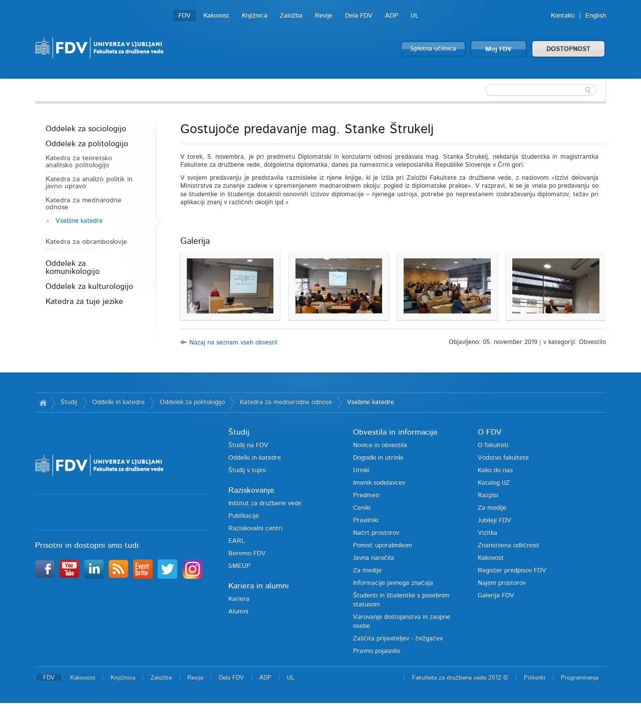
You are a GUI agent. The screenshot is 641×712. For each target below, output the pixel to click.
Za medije (367, 570)
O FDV (489, 432)
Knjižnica (254, 16)
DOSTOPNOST (568, 49)
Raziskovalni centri (255, 528)
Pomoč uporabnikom (382, 545)
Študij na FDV (248, 445)
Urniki (361, 470)
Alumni (238, 611)
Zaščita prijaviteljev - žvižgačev (398, 638)
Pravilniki (366, 520)
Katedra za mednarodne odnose (84, 204)
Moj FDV (498, 49)
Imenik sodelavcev (379, 483)
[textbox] (540, 90)
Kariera (238, 599)
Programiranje (579, 677)
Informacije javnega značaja (393, 583)
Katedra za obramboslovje (86, 241)
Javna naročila (373, 558)
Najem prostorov (502, 583)
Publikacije (243, 516)
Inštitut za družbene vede (264, 503)
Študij (69, 402)
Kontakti (563, 16)
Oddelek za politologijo (87, 144)
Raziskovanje (251, 490)
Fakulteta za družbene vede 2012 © (460, 677)
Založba (291, 16)
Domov (43, 402)
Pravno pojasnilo (376, 651)
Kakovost (216, 16)
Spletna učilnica (433, 49)
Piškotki (534, 677)
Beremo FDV (247, 553)
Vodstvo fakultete (503, 458)
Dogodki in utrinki (378, 458)
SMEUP (239, 566)
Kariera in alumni (258, 586)
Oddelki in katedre (118, 402)
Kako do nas (495, 470)
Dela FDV (359, 16)
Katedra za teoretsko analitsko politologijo (79, 162)
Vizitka (487, 533)
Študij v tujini (247, 470)
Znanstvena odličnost (508, 545)
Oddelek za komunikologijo (73, 267)
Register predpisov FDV (512, 570)
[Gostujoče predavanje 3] (338, 285)
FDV (184, 16)
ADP (391, 16)
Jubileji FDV (494, 520)
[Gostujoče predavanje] (230, 285)
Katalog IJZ (494, 483)
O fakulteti (493, 445)
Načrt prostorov (376, 533)
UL (415, 16)
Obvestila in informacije (395, 432)
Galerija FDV (496, 595)
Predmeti (366, 495)
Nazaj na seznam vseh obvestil (233, 342)
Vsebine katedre (79, 221)
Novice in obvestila (380, 445)
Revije (324, 16)
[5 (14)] (555, 285)
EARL (236, 541)
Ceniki (362, 508)
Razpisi (488, 495)
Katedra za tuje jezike (84, 301)
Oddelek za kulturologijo (89, 286)
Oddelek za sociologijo (86, 129)
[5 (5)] (447, 285)
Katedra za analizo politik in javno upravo (89, 183)
